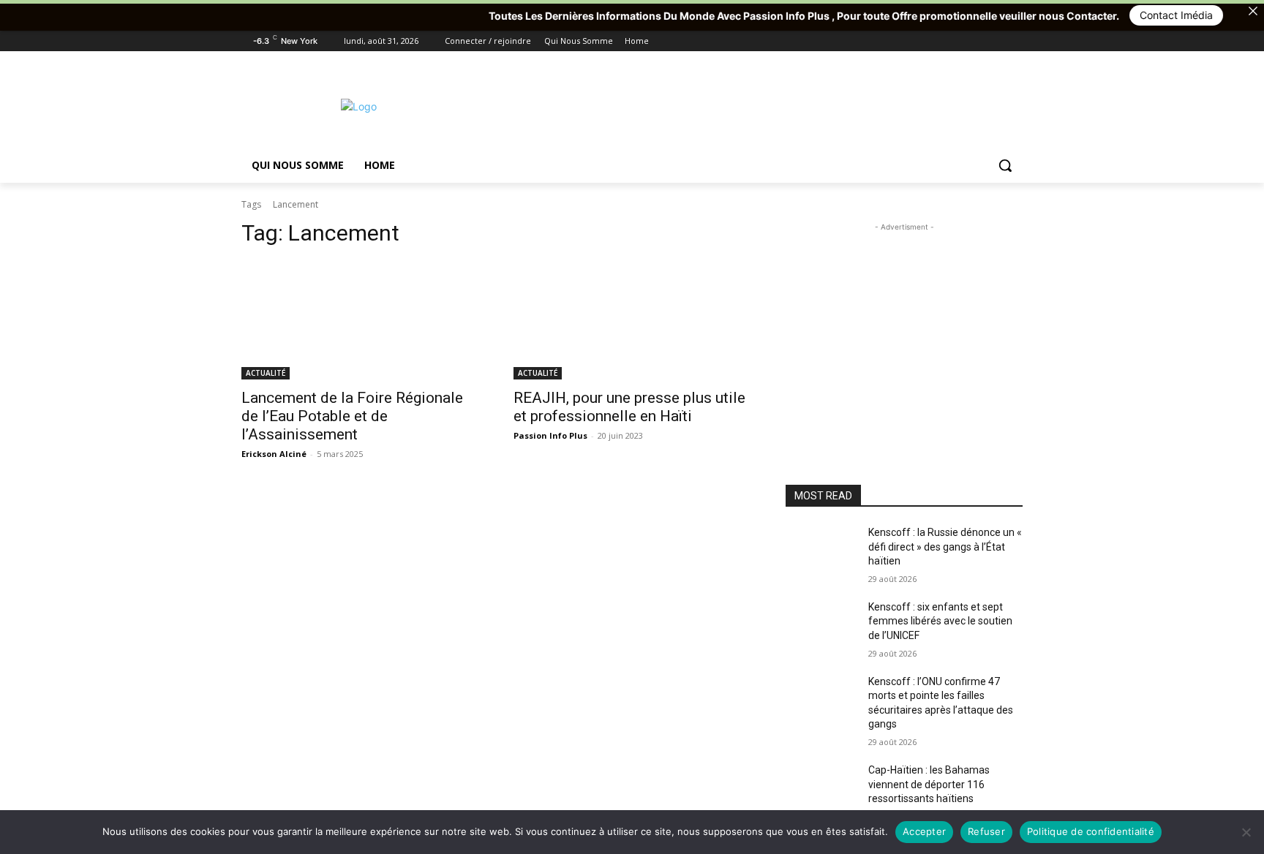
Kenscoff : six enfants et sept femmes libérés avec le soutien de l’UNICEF (940, 621)
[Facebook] (933, 41)
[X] (974, 41)
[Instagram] (953, 41)
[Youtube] (1014, 41)
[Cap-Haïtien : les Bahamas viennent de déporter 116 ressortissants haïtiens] (821, 788)
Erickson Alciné (273, 453)
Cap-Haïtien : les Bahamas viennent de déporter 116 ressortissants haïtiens (929, 784)
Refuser (986, 831)
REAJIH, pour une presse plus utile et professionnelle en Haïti (629, 407)
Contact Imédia (1149, 15)
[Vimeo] (993, 41)
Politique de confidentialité (1090, 831)
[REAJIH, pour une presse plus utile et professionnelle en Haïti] (632, 320)
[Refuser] (1245, 832)
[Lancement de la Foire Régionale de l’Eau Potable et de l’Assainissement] (359, 320)
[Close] (1253, 11)
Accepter (924, 831)
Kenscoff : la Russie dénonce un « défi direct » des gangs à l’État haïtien (945, 546)
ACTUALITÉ (265, 373)
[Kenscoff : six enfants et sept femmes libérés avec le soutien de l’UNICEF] (821, 625)
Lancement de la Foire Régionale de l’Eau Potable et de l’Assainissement (352, 416)
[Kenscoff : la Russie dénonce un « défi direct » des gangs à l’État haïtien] (821, 550)
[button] (1005, 165)
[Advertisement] (741, 104)
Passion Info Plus (550, 435)
